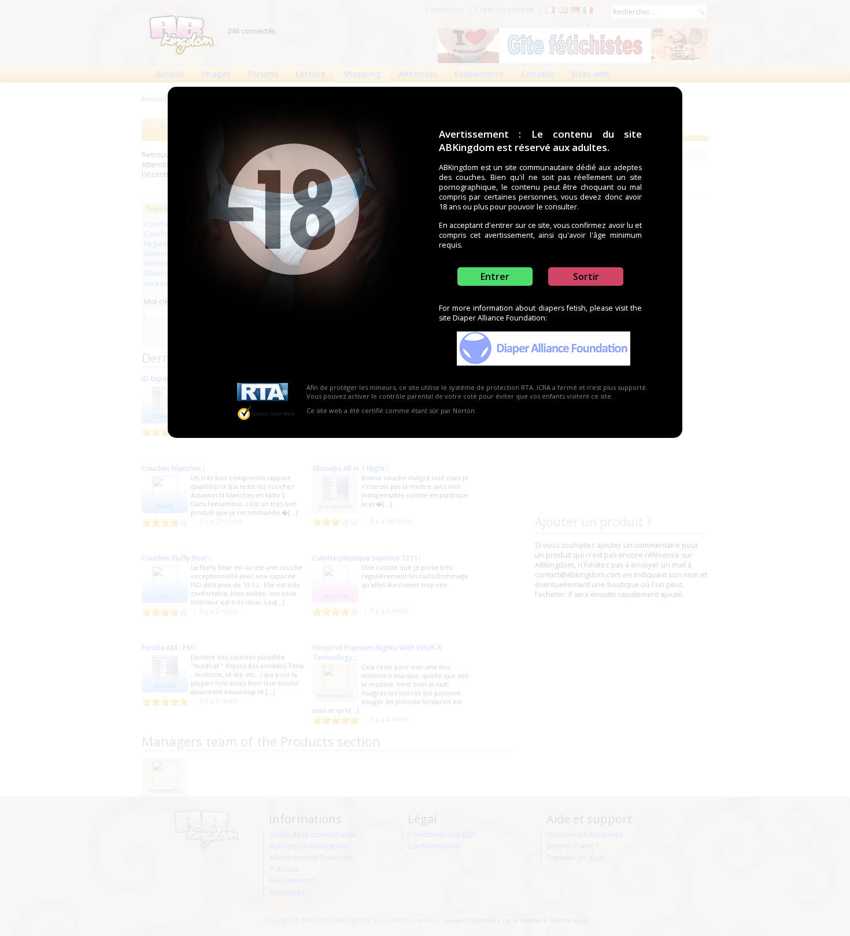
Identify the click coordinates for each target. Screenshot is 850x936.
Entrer (495, 276)
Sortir (586, 276)
